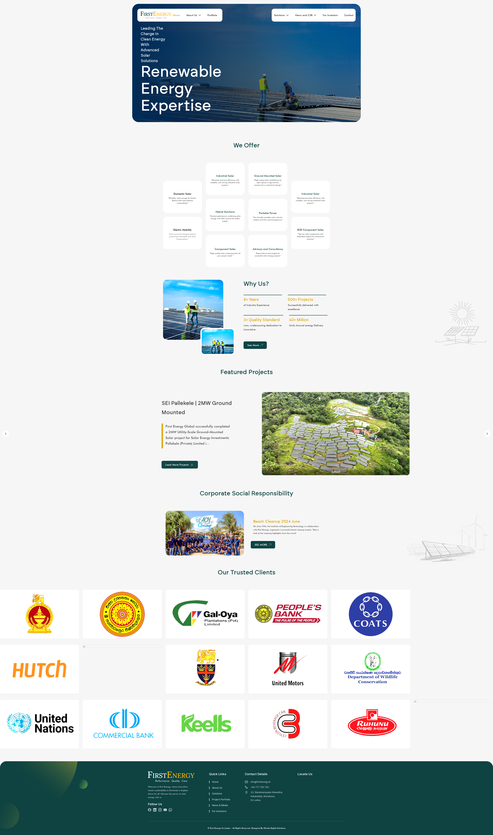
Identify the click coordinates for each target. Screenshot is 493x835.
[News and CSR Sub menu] (315, 15)
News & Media (220, 805)
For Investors (330, 15)
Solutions (279, 15)
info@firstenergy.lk (260, 782)
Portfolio (212, 15)
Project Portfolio (221, 799)
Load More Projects (103, 461)
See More (253, 345)
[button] (487, 433)
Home (176, 15)
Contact (348, 15)
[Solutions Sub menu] (287, 15)
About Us (191, 15)
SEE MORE (261, 544)
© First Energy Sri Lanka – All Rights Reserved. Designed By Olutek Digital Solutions (247, 828)
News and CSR (303, 15)
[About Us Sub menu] (199, 15)
